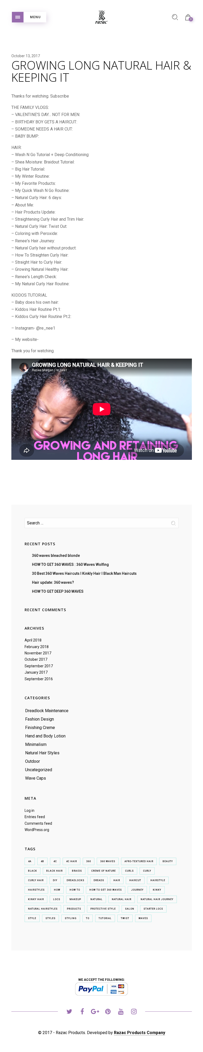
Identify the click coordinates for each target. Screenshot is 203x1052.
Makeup (75, 899)
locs (56, 899)
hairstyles (36, 890)
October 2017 (36, 659)
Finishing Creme (40, 727)
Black (32, 871)
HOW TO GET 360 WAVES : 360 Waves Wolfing (70, 564)
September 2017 (39, 666)
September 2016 (39, 679)
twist (125, 918)
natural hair (121, 899)
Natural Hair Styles (42, 752)
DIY (55, 880)
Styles (50, 918)
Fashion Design (39, 719)
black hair (54, 871)
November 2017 (38, 653)
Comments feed (38, 823)
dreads (99, 880)
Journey (137, 890)
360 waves (107, 861)
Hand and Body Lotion (45, 736)
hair (116, 880)
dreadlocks (75, 880)
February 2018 (37, 647)
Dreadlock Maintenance (46, 710)
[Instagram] (134, 1012)
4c (55, 861)
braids (77, 871)
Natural (96, 899)
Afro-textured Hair (138, 861)
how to (75, 890)
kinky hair (36, 899)
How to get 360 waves (105, 890)
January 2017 (36, 672)
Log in (29, 810)
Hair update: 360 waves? (53, 582)
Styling (71, 918)
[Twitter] (69, 1012)
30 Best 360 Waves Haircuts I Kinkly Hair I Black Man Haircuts (84, 573)
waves (143, 918)
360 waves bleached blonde (56, 555)
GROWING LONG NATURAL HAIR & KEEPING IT (101, 71)
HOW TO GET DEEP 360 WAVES (58, 591)
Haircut (135, 880)
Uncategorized (38, 769)
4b (42, 861)
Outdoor (32, 761)
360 (88, 861)
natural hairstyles (43, 909)
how (57, 890)
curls (129, 871)
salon (129, 909)
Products (74, 909)
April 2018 (33, 640)
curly (147, 871)
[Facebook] (82, 1012)
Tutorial (105, 918)
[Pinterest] (108, 1012)
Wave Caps (35, 778)
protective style (103, 909)
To (87, 918)
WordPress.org (37, 830)
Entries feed (35, 817)
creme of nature (103, 871)
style (32, 918)
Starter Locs (153, 909)
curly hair (36, 880)
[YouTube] (121, 1012)
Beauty (168, 861)
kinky (157, 890)
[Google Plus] (95, 1012)
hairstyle (157, 880)
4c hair (71, 861)
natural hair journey (157, 899)
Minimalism (36, 744)
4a (29, 861)
